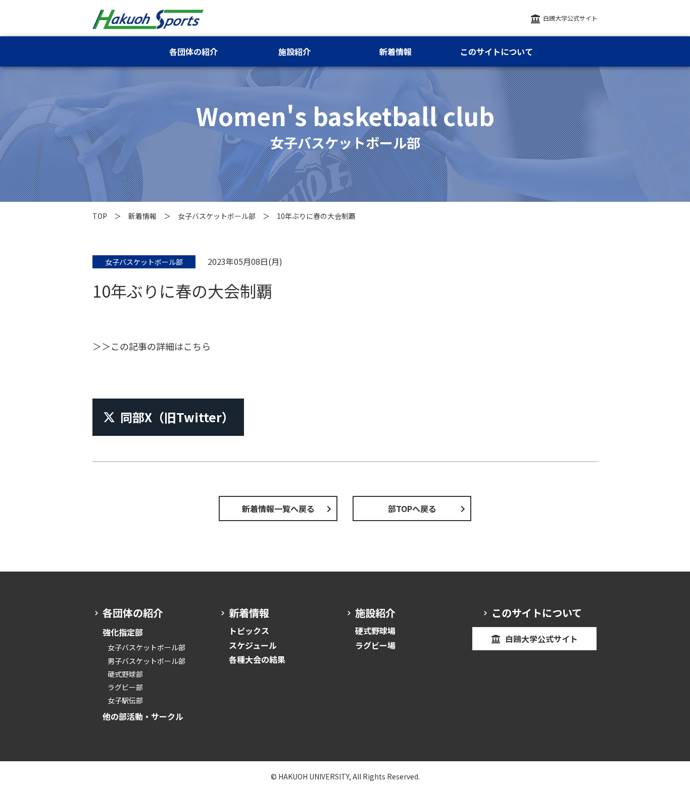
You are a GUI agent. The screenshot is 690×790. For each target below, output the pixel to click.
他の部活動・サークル (143, 716)
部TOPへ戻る (412, 508)
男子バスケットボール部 (146, 661)
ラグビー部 (125, 687)
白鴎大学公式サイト (570, 18)
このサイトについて (496, 51)
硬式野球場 (375, 631)
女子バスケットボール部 (217, 216)
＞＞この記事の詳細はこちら (151, 346)
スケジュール (253, 645)
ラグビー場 (375, 645)
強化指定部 (123, 632)
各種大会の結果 (257, 659)
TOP (99, 216)
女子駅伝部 (125, 700)
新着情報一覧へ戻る (278, 508)
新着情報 (142, 216)
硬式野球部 (125, 674)
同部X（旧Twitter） (177, 417)
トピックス (249, 631)
